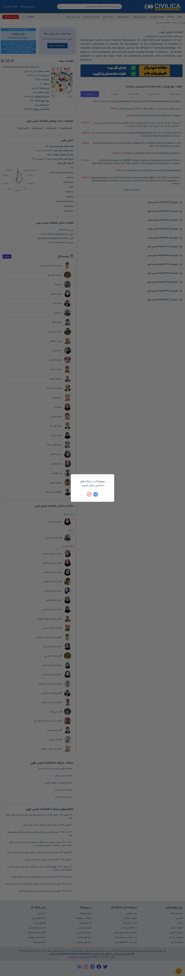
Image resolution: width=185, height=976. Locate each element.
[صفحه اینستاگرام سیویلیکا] (89, 494)
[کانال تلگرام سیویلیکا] (95, 494)
